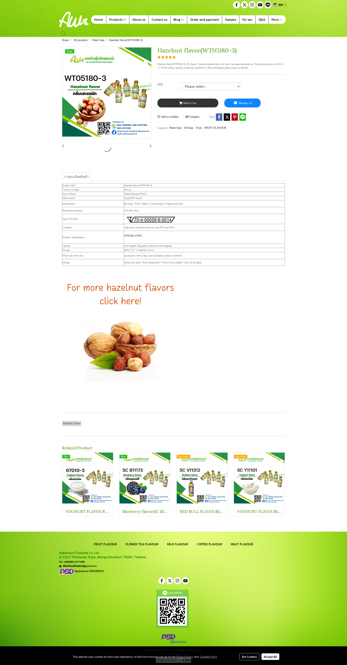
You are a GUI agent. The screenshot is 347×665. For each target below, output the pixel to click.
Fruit (199, 127)
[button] (63, 33)
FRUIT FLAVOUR (215, 127)
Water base (175, 127)
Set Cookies (249, 656)
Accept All (270, 656)
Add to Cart (189, 103)
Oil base (189, 127)
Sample (230, 19)
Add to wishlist (169, 116)
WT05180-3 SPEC (133, 235)
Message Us (245, 103)
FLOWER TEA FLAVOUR (142, 544)
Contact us (159, 19)
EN (281, 5)
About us (138, 19)
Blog (177, 19)
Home (98, 19)
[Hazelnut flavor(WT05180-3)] (106, 92)
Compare (193, 116)
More (275, 19)
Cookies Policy (208, 656)
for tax (247, 19)
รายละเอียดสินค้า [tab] (76, 176)
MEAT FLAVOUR (242, 544)
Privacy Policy (184, 656)
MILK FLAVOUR (177, 544)
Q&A (262, 19)
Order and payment (204, 19)
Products (116, 19)
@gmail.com (79, 565)
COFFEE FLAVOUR (209, 544)
